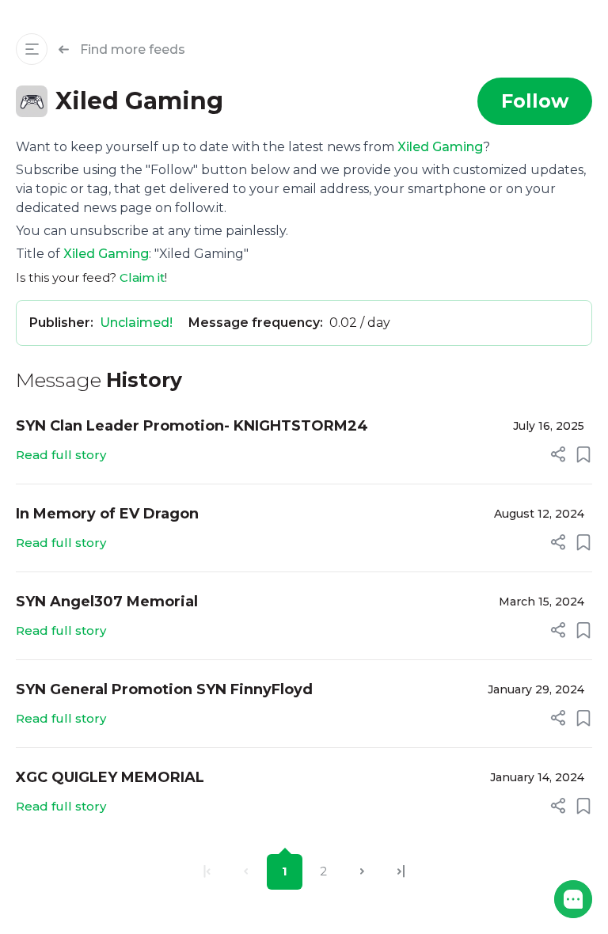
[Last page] (401, 872)
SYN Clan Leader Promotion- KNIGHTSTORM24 (192, 426)
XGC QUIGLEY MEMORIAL (110, 777)
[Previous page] (246, 872)
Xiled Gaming (440, 146)
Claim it (142, 277)
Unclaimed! (136, 322)
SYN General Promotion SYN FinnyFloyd (164, 689)
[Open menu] (32, 49)
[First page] (207, 872)
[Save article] (583, 454)
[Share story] (558, 454)
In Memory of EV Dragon (107, 513)
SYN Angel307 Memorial (107, 601)
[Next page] (362, 872)
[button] (573, 899)
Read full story (61, 454)
